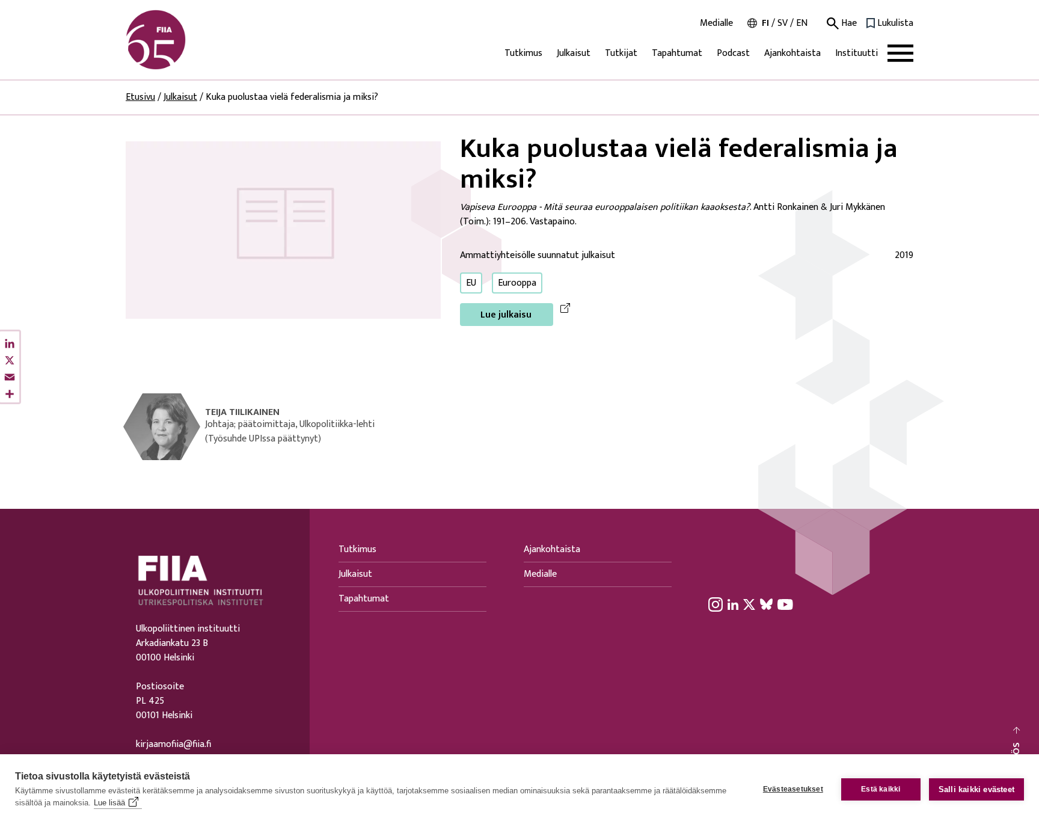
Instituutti (856, 53)
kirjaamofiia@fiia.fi (173, 744)
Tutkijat (621, 53)
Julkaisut (573, 53)
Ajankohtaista (792, 53)
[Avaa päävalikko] (900, 53)
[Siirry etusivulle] (183, 40)
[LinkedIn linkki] (733, 604)
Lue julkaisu (506, 315)
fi (765, 23)
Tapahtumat (677, 53)
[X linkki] (749, 604)
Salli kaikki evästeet (976, 789)
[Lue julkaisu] (283, 229)
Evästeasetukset (793, 789)
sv (782, 23)
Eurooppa (517, 283)
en (802, 23)
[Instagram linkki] (715, 604)
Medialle (716, 23)
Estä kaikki (880, 789)
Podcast (733, 53)
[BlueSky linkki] (766, 604)
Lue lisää (109, 802)
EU (471, 283)
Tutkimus (523, 53)
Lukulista (895, 23)
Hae (848, 23)
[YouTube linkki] (785, 604)
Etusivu (140, 97)
